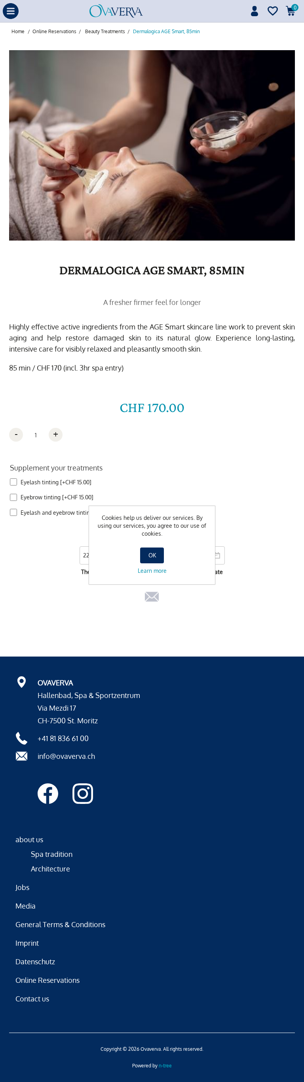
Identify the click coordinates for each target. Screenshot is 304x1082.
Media (25, 905)
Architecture (50, 868)
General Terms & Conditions (60, 924)
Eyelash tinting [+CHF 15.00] (56, 482)
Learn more (152, 570)
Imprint (27, 943)
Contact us (32, 998)
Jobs (22, 887)
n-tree (165, 1066)
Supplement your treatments (56, 467)
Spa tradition (51, 854)
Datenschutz (35, 961)
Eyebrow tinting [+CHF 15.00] (57, 497)
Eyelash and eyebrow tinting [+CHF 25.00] (74, 512)
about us (29, 839)
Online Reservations (47, 980)
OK (152, 555)
